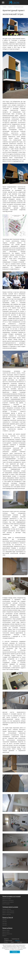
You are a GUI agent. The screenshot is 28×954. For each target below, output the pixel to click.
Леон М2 (4, 921)
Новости (17, 940)
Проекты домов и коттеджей (11, 896)
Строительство (15, 939)
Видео (12, 942)
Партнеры (19, 942)
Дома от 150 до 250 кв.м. (8, 912)
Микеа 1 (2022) (5, 930)
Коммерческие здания (8, 902)
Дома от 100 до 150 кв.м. (8, 910)
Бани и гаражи (6, 903)
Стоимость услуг (8, 940)
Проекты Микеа (7, 928)
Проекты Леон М (7, 917)
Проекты (6, 939)
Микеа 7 (4, 935)
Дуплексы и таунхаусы (8, 900)
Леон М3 (4, 923)
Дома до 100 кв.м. (6, 909)
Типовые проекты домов (10, 907)
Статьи (6, 942)
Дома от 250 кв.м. (6, 914)
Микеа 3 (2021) (5, 932)
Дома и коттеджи (6, 898)
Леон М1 (4, 919)
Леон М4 (4, 925)
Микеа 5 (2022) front (7, 933)
